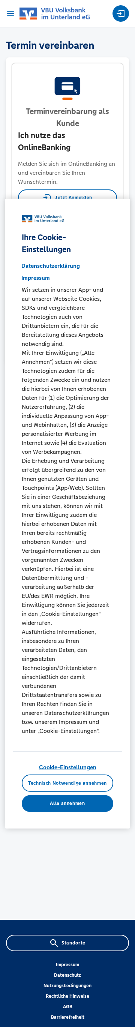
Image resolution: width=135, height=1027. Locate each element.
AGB (67, 1007)
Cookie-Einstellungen (67, 767)
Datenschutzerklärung (50, 265)
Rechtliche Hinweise (67, 996)
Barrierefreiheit (67, 1017)
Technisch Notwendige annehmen (67, 783)
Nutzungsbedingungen (68, 986)
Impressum (67, 965)
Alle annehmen (67, 803)
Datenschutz (67, 975)
